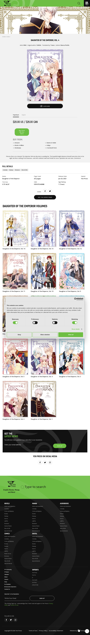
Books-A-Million (19, 145)
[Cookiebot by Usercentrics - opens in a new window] (75, 299)
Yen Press (34, 572)
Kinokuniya (18, 148)
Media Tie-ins (7, 553)
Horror (6, 518)
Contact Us (7, 589)
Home (3, 36)
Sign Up (42, 598)
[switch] (35, 322)
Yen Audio (34, 580)
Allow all (70, 334)
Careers (6, 579)
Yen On (34, 575)
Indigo (48, 145)
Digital (34, 534)
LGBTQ (6, 521)
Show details (76, 329)
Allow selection (45, 334)
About (5, 577)
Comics (8, 36)
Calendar (6, 574)
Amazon (17, 143)
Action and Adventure (9, 506)
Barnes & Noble (51, 143)
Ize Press (34, 582)
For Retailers (7, 584)
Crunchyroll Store (52, 148)
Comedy (5, 170)
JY (32, 577)
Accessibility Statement (56, 630)
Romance (17, 170)
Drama (6, 513)
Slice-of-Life (24, 170)
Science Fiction (8, 526)
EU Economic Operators (10, 586)
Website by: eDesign (78, 630)
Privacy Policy (43, 630)
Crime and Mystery (9, 511)
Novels (6, 503)
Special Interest (8, 531)
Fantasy (11, 170)
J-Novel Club (35, 585)
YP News (6, 572)
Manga (34, 503)
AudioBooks (64, 503)
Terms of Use (14, 605)
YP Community (8, 569)
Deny (19, 334)
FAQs (5, 582)
